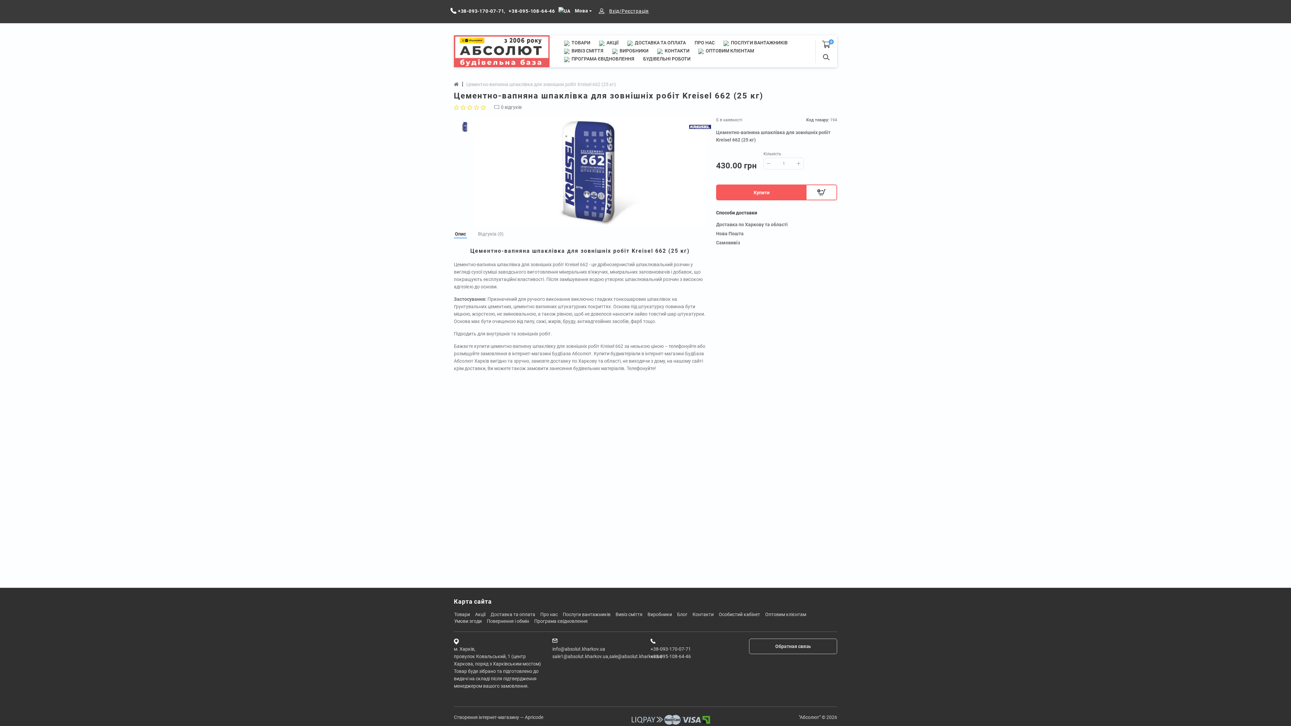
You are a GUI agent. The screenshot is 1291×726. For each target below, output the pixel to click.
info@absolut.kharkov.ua (578, 649)
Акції (612, 42)
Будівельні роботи (667, 59)
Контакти (677, 50)
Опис (460, 234)
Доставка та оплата (660, 42)
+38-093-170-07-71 (671, 649)
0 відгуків (511, 107)
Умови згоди (468, 621)
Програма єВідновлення (602, 59)
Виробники (634, 50)
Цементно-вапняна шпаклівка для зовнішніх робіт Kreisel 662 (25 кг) (541, 84)
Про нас (705, 42)
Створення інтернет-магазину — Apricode (498, 717)
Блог (682, 614)
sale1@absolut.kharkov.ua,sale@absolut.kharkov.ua (607, 656)
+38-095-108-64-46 (671, 656)
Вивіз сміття (587, 50)
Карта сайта (473, 601)
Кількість (772, 154)
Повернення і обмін (508, 621)
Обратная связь (793, 646)
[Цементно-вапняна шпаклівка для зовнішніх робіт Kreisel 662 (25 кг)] (590, 171)
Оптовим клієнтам (729, 50)
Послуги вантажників (759, 42)
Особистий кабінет (739, 614)
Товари (580, 42)
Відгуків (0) (491, 234)
